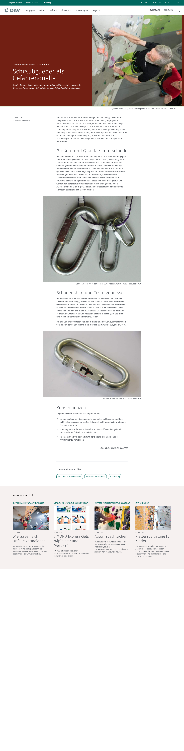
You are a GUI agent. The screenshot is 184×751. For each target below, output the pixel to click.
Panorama (155, 10)
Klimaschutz (66, 10)
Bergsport (30, 10)
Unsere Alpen (82, 10)
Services (168, 10)
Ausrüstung (115, 476)
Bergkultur (96, 10)
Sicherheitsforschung (95, 476)
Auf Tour (42, 10)
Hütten (53, 10)
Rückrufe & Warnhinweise (69, 476)
